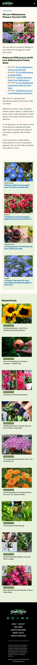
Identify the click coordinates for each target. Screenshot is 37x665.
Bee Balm (6, 214)
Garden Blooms (7, 10)
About (14, 624)
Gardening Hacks (9, 244)
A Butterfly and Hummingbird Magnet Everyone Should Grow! (17, 218)
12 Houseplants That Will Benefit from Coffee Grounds (18, 248)
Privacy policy (18, 633)
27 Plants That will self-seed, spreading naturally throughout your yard (17, 283)
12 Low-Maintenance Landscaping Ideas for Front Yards (20, 85)
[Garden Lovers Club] (8, 3)
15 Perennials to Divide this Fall (13, 526)
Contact (21, 624)
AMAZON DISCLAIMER (18, 630)
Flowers (6, 278)
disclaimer (18, 627)
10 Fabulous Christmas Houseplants (15, 395)
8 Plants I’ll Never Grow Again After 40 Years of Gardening (17, 186)
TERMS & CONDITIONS (18, 636)
